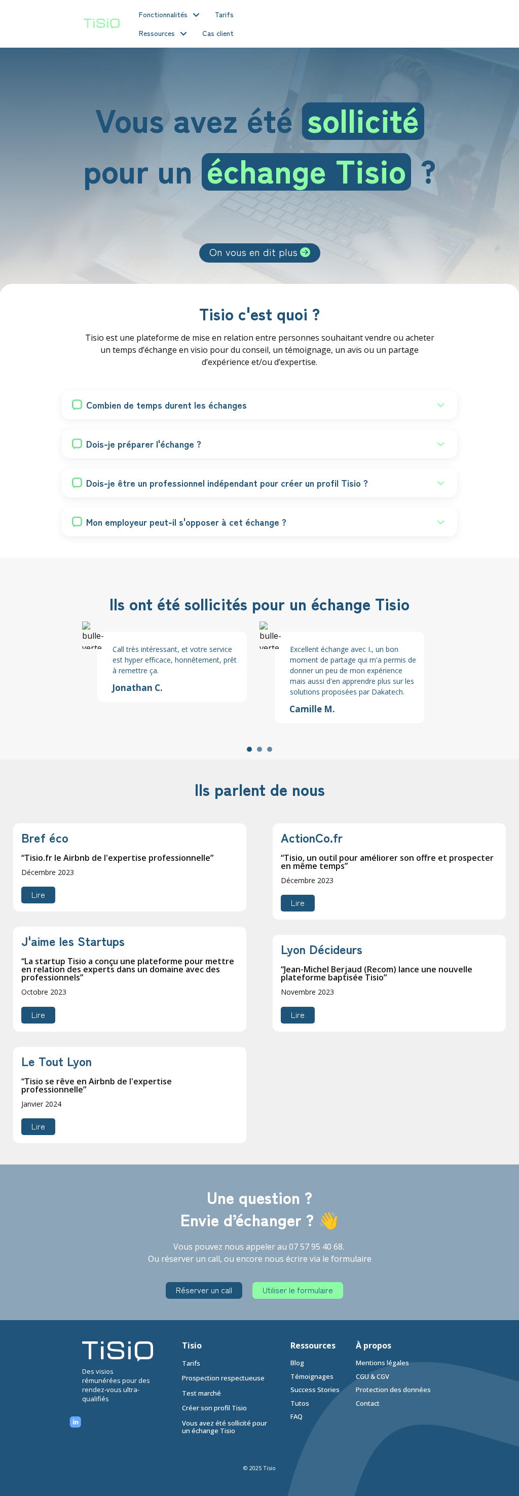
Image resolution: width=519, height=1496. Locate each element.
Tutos (299, 1403)
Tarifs (191, 1363)
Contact (368, 1403)
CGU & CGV (372, 1376)
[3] (270, 749)
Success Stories (315, 1389)
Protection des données (393, 1389)
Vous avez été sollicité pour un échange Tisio (224, 1426)
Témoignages (311, 1376)
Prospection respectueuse (223, 1378)
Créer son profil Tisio (214, 1408)
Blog (297, 1362)
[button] (259, 404)
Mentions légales (382, 1362)
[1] (249, 749)
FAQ (296, 1416)
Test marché (201, 1393)
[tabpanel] (171, 662)
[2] (259, 749)
